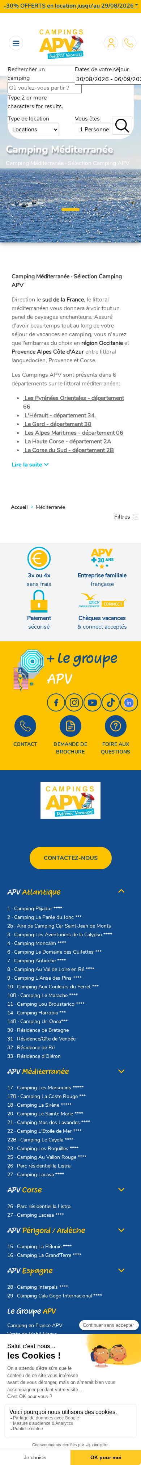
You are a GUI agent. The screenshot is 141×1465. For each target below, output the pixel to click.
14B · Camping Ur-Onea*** (37, 1021)
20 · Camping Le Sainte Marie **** (45, 1113)
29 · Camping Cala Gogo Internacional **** (54, 1295)
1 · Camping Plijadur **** (34, 908)
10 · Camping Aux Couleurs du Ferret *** (53, 986)
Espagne (29, 1271)
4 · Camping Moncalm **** (36, 943)
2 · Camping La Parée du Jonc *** (44, 917)
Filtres (123, 517)
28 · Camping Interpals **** (37, 1287)
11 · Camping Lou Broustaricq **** (46, 1004)
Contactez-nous (71, 858)
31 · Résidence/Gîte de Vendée (41, 1038)
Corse (24, 1190)
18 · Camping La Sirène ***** (39, 1105)
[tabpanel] (70, 155)
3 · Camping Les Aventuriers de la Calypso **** (59, 934)
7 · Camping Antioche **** (36, 960)
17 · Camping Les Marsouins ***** (45, 1087)
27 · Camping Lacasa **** (35, 1174)
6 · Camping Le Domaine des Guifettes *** (54, 952)
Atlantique (33, 892)
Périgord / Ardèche (46, 1230)
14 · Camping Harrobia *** (36, 1012)
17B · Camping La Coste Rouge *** (46, 1096)
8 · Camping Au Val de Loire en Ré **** (50, 969)
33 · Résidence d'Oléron (34, 1056)
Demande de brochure (70, 748)
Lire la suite (28, 465)
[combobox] (45, 88)
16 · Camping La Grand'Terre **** (44, 1255)
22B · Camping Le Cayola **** (40, 1139)
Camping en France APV (35, 1325)
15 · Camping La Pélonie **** (39, 1246)
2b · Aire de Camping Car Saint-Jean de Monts (59, 926)
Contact (25, 744)
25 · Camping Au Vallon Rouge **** (46, 1157)
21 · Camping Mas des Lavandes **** (48, 1122)
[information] (128, 42)
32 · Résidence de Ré (31, 1047)
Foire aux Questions (115, 748)
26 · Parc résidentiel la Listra (38, 1165)
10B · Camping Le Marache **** (42, 995)
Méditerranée (38, 1072)
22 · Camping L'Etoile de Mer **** (44, 1131)
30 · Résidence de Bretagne (38, 1030)
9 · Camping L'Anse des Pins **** (44, 978)
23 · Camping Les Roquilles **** (42, 1148)
